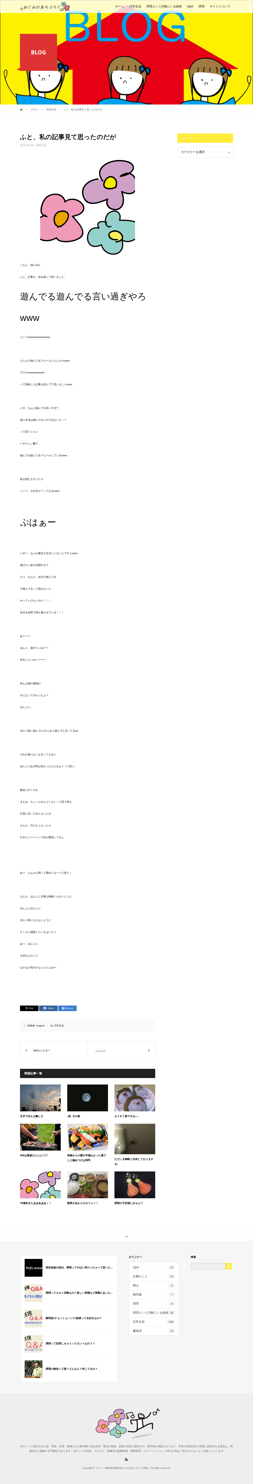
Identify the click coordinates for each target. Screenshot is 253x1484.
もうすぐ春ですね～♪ (126, 1116)
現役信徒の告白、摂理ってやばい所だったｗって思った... (79, 1267)
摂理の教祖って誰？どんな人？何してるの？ (72, 1368)
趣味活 (153, 1330)
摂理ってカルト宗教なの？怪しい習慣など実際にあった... (79, 1292)
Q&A (190, 6)
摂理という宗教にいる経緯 (164, 6)
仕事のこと (153, 1276)
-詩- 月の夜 (73, 1116)
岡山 (153, 1285)
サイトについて (220, 6)
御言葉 (153, 1294)
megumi (40, 1025)
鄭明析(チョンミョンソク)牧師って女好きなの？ (74, 1318)
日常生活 (135, 6)
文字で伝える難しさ (31, 1116)
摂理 (201, 6)
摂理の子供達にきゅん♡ (128, 1203)
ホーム (119, 6)
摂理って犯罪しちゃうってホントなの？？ (70, 1343)
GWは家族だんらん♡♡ (34, 1155)
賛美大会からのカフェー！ (82, 1203)
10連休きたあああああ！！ (35, 1203)
